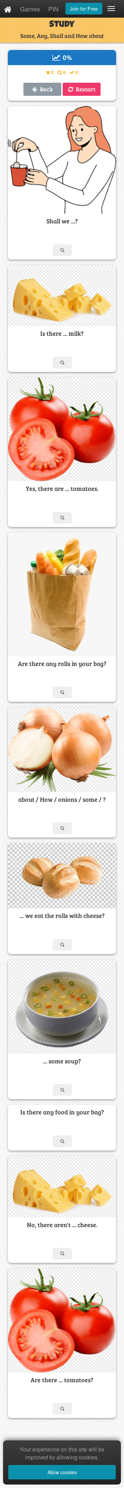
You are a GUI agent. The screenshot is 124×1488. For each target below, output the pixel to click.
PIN (53, 8)
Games (30, 8)
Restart (84, 89)
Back (45, 89)
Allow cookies (62, 1472)
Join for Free (84, 8)
